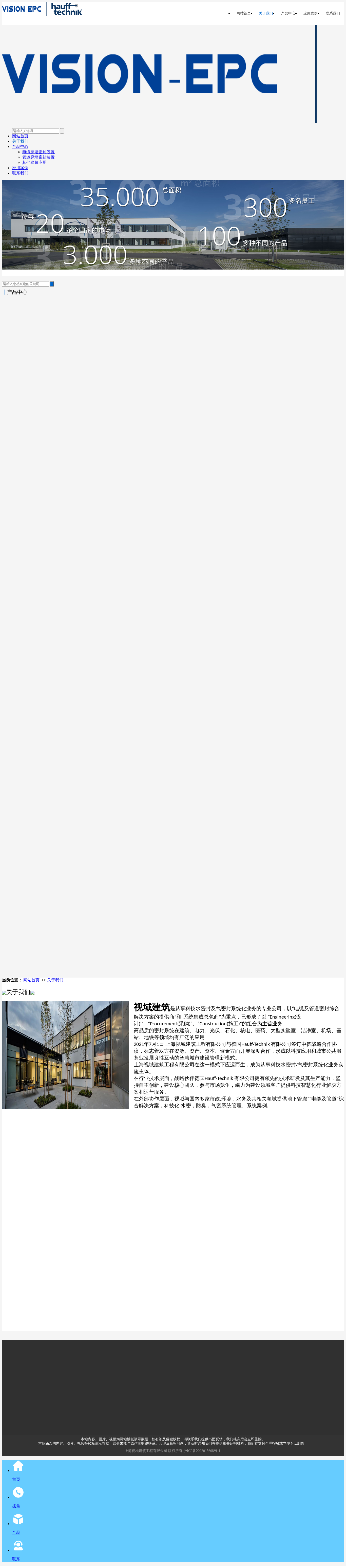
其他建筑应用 (34, 162)
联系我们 (333, 13)
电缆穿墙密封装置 (38, 152)
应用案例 (310, 13)
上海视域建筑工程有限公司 (146, 1451)
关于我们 (266, 13)
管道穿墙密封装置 (38, 157)
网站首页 (244, 13)
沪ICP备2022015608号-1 (201, 1451)
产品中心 (288, 13)
